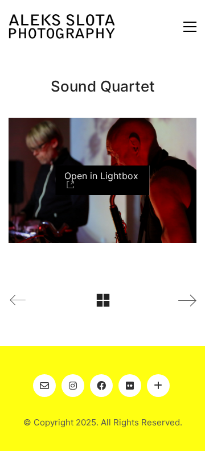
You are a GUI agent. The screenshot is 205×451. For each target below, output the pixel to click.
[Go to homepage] (62, 26)
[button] (189, 27)
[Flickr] (129, 385)
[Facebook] (101, 385)
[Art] (158, 385)
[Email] (44, 385)
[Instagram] (73, 385)
